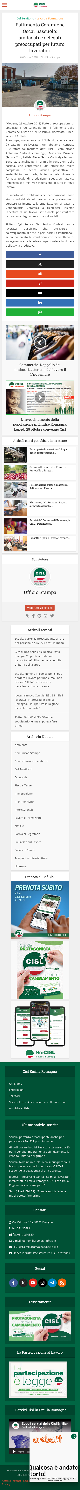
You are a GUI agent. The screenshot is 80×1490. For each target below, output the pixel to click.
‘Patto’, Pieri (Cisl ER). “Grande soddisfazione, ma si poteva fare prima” (36, 721)
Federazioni (16, 1090)
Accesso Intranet (11, 1480)
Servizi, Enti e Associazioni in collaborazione (37, 1102)
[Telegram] (52, 1282)
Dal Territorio (25, 18)
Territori (14, 1096)
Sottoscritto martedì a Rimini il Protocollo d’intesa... (48, 468)
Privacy (6, 1484)
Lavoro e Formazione (50, 18)
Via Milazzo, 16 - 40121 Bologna (32, 1222)
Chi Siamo (15, 1083)
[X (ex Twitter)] (23, 1282)
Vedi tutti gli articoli (40, 608)
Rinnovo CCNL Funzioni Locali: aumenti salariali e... (48, 504)
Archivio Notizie (19, 1108)
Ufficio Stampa (52, 57)
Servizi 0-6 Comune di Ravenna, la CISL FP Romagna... (50, 521)
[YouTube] (33, 1282)
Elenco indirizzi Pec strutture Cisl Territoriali (41, 1253)
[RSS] (62, 1282)
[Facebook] (13, 1282)
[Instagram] (42, 1282)
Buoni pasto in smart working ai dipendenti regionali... (49, 451)
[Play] (14, 1451)
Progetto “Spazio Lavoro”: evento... (50, 538)
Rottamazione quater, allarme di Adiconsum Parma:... (49, 486)
